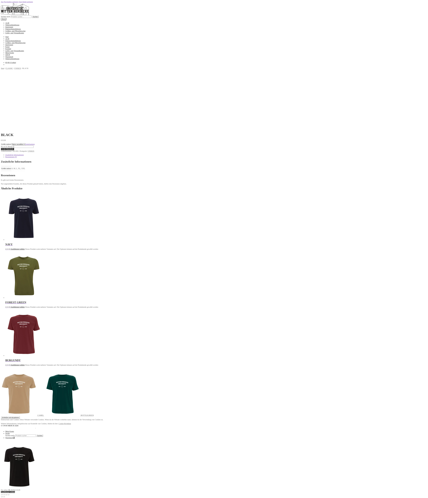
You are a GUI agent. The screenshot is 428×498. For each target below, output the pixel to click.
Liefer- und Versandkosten (14, 33)
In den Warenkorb (7, 149)
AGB (7, 23)
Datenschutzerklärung (13, 29)
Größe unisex (6, 144)
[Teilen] (6, 494)
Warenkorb (9, 57)
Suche (7, 433)
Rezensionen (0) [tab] (11, 157)
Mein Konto (9, 53)
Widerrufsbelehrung (12, 25)
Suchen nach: (5, 17)
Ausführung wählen (18, 249)
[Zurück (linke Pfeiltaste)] (2, 496)
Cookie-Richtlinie (65, 424)
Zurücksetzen (30, 144)
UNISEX (17, 68)
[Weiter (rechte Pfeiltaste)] (4, 496)
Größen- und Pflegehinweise (15, 31)
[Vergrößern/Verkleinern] (2, 494)
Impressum (9, 27)
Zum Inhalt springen (26, 2)
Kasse (7, 47)
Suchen (35, 17)
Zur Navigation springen (9, 2)
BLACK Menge (6, 146)
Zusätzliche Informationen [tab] (14, 155)
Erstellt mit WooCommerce (25, 428)
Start (7, 37)
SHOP (7, 55)
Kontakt (8, 49)
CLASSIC (9, 68)
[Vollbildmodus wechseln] (4, 494)
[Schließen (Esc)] (8, 494)
